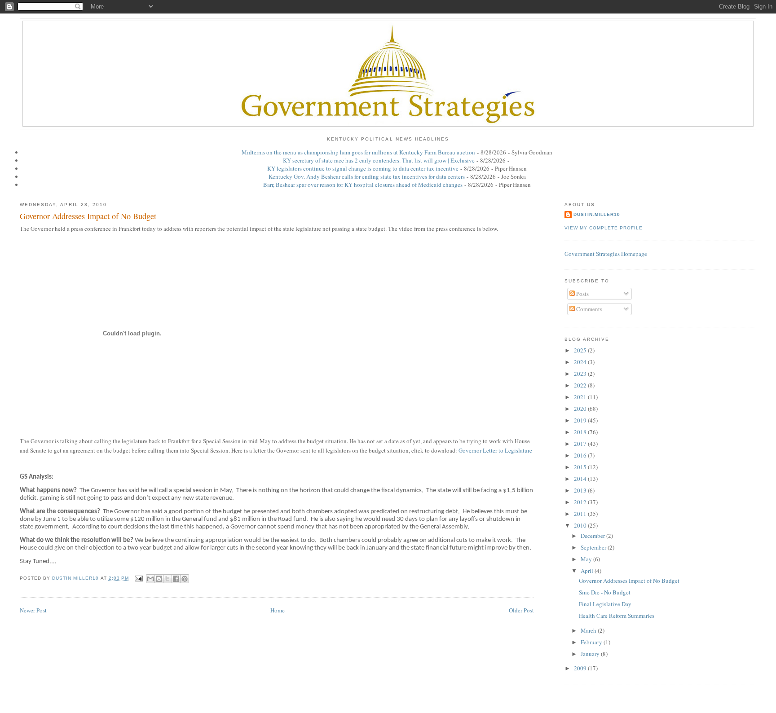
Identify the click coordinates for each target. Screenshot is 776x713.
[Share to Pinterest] (184, 578)
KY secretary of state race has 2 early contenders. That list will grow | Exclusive (379, 160)
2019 (581, 420)
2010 (581, 525)
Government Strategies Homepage (605, 254)
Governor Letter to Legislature (495, 450)
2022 (581, 385)
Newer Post (33, 610)
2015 (581, 467)
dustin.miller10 (596, 214)
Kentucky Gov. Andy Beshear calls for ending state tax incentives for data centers (367, 176)
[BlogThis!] (158, 578)
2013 (581, 490)
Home (277, 610)
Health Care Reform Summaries (616, 616)
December (593, 536)
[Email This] (150, 578)
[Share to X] (167, 578)
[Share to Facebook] (176, 578)
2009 (581, 668)
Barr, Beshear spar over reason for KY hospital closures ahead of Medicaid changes (363, 184)
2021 (581, 397)
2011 (581, 514)
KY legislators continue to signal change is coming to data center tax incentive (363, 168)
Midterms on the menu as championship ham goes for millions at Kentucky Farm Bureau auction (358, 152)
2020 (581, 409)
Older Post (521, 610)
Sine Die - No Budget (604, 592)
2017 (581, 444)
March (589, 630)
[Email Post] (138, 578)
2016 (581, 455)
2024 (581, 362)
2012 (581, 502)
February (592, 642)
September (594, 547)
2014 (581, 479)
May (587, 559)
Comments (588, 309)
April (588, 571)
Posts (582, 294)
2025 (581, 350)
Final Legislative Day (605, 604)
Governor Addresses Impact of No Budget (629, 581)
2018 (581, 432)
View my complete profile (603, 227)
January (591, 654)
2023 (581, 374)
